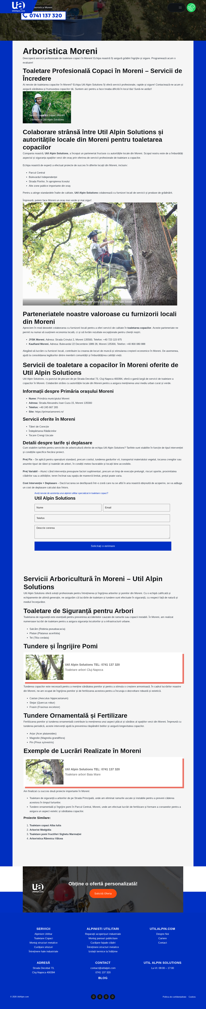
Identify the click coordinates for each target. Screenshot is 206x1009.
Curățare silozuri (43, 947)
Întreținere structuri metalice (103, 947)
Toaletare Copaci (43, 938)
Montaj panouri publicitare (103, 938)
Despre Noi (162, 934)
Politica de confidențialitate (174, 997)
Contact (162, 942)
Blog (103, 978)
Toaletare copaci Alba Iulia (45, 825)
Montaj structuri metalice (43, 942)
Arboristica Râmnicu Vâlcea (46, 838)
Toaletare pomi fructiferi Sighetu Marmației (55, 834)
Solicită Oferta (103, 893)
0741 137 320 (103, 972)
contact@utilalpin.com (103, 968)
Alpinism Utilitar (43, 934)
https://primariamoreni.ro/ (49, 411)
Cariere (162, 938)
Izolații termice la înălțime (103, 951)
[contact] (191, 7)
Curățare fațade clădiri (103, 942)
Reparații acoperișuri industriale (103, 934)
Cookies (192, 997)
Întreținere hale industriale (43, 951)
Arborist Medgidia (40, 829)
